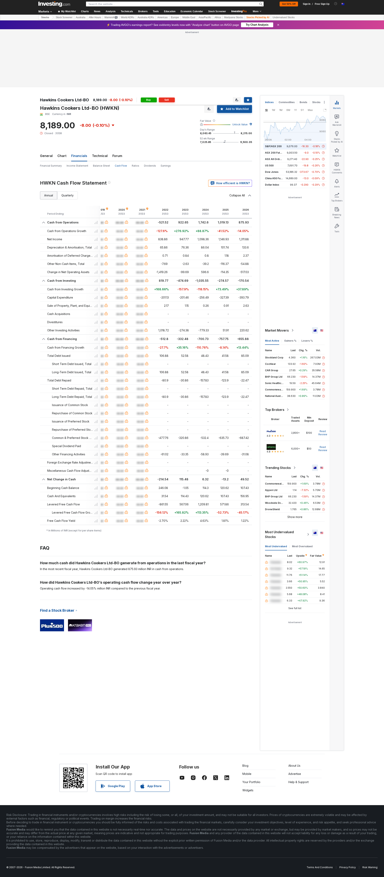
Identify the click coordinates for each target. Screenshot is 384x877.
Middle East (188, 17)
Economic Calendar (192, 11)
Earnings (166, 165)
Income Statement (77, 165)
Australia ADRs (146, 17)
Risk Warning (369, 867)
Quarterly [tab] (67, 195)
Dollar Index (272, 184)
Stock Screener (217, 11)
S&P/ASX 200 (273, 146)
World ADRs (127, 17)
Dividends (150, 165)
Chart (61, 156)
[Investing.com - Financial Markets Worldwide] (54, 4)
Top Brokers (274, 410)
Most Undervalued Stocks (279, 534)
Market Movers (277, 330)
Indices (269, 102)
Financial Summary (51, 165)
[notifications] (335, 4)
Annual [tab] (48, 195)
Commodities (287, 102)
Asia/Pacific (205, 17)
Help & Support (298, 782)
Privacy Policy (347, 867)
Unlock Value (240, 124)
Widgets (247, 790)
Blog (245, 765)
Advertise (294, 773)
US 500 (269, 165)
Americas (162, 17)
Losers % (307, 340)
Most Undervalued (276, 546)
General (46, 156)
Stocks (45, 17)
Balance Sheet (101, 165)
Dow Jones (271, 171)
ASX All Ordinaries (276, 159)
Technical (100, 156)
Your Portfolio (251, 782)
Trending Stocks (278, 468)
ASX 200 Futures (275, 152)
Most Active (272, 340)
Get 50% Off (289, 4)
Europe (175, 17)
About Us (294, 765)
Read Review (322, 433)
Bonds (303, 102)
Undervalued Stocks (284, 17)
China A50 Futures (276, 178)
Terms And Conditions (320, 867)
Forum (117, 156)
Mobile (246, 773)
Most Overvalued (302, 546)
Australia (80, 17)
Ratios (135, 165)
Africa (218, 17)
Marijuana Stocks (233, 17)
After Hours (95, 17)
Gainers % (290, 340)
